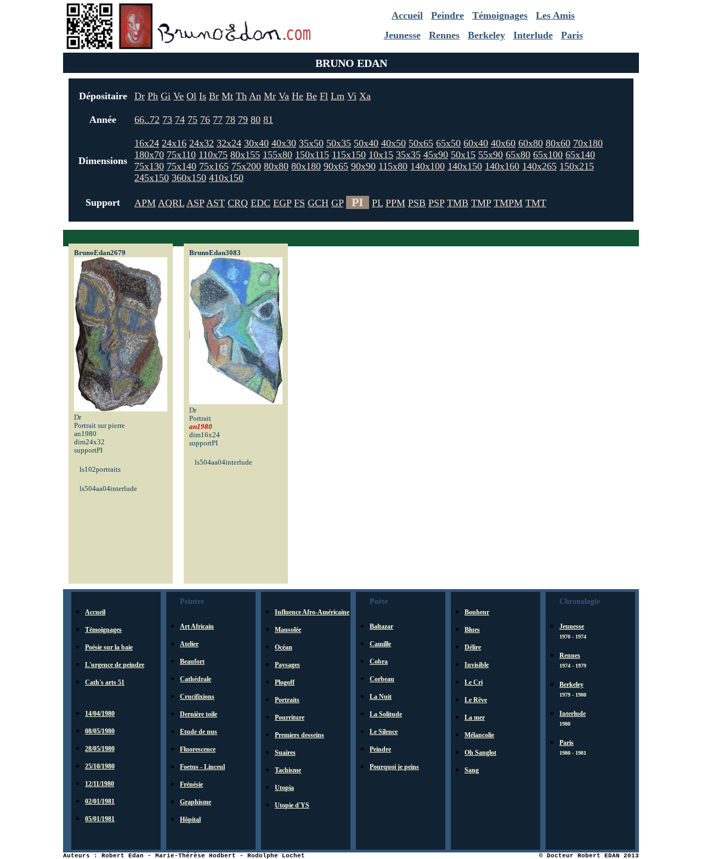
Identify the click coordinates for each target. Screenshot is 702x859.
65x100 (548, 154)
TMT (535, 202)
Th (241, 96)
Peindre (447, 15)
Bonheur (477, 612)
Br (214, 96)
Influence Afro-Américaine (312, 612)
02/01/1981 (100, 801)
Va (284, 96)
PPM (395, 202)
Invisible (477, 665)
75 (192, 119)
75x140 (181, 166)
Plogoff (285, 682)
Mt (227, 96)
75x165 (214, 166)
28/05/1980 (100, 749)
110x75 (213, 154)
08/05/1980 (100, 731)
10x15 (381, 154)
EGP (282, 202)
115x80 (392, 166)
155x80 (277, 154)
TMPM (508, 202)
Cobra (379, 661)
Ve (178, 96)
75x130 (149, 166)
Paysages (287, 665)
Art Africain (197, 626)
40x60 (503, 143)
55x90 (490, 154)
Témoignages (500, 15)
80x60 (558, 143)
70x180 (588, 143)
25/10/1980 (100, 766)
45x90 (435, 154)
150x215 (576, 166)
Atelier (189, 644)
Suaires (285, 752)
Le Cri (474, 682)
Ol (191, 96)
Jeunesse (402, 35)
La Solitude (386, 714)
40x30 (283, 143)
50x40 (366, 143)
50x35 (338, 143)
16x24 (146, 143)
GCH (318, 202)
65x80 (518, 154)
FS (299, 202)
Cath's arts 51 (104, 682)
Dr (139, 96)
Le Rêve (476, 700)
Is (202, 96)
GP (337, 202)
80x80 (276, 166)
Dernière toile (198, 714)
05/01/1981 (100, 819)
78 (230, 119)
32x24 (229, 143)
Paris (572, 35)
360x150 (189, 177)
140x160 (502, 166)
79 (243, 119)
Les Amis (555, 15)
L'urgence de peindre (114, 665)
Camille (380, 644)
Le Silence (384, 732)
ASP (195, 202)
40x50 (393, 143)
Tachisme (288, 770)
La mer (475, 717)
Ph (153, 96)
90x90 (363, 166)
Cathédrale (195, 679)
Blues (472, 630)
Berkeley (486, 35)
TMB (457, 202)
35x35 (408, 154)
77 (218, 119)
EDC (260, 202)
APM (145, 202)
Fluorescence (198, 749)
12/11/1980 (99, 784)
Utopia (284, 788)
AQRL (171, 202)
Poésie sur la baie (109, 647)
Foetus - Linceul (202, 767)
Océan (283, 647)
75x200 (246, 166)
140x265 (539, 166)
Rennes (444, 35)
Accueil (407, 15)
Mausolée (288, 630)
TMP (481, 202)
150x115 (312, 154)
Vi (351, 96)
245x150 (151, 177)
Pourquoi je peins (394, 767)
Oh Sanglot (480, 752)
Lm (337, 96)
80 (256, 119)
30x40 (256, 143)
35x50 (311, 143)
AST (215, 202)
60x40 (475, 143)
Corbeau (382, 679)
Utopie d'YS (292, 805)
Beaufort (192, 661)
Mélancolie (479, 735)
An (255, 96)
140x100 (427, 166)
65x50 (448, 143)
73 (167, 119)
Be (311, 96)
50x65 (421, 143)
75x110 (181, 154)
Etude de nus (198, 732)
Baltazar (381, 626)
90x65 (336, 166)
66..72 (147, 119)
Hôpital (190, 819)
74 (180, 119)
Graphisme (195, 802)
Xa (365, 96)
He (297, 96)
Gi (166, 96)
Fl (324, 96)
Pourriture (289, 717)
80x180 (306, 166)
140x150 (465, 166)
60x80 (530, 143)
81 (268, 119)
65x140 (580, 154)
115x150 (349, 154)
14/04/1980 (100, 713)
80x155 (245, 154)
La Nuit (381, 696)
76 (205, 119)
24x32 (201, 143)
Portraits (287, 700)
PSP (436, 202)
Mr (270, 96)
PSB (417, 202)
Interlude (533, 35)
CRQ (238, 202)
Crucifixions (197, 696)
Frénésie (191, 784)
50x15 (463, 154)
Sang (472, 770)
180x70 (149, 154)
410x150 (226, 177)
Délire (473, 647)
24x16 (174, 143)
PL (377, 202)
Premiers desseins (299, 735)
